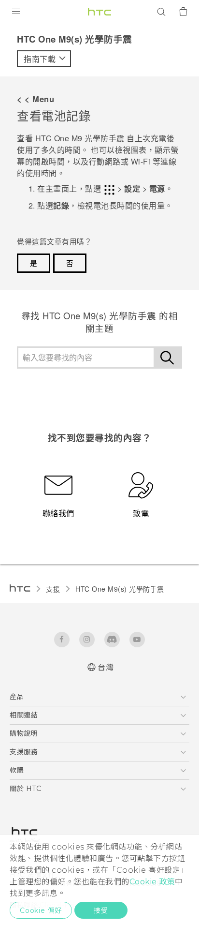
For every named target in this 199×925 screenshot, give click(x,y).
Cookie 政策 (152, 881)
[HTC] (99, 11)
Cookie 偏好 (41, 910)
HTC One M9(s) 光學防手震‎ (119, 589)
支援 (53, 589)
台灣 (106, 667)
